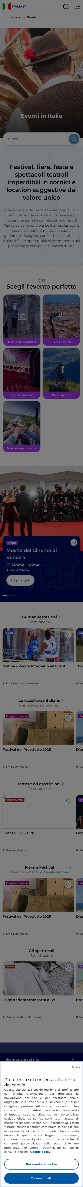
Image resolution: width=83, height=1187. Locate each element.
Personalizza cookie (41, 1164)
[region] (41, 1124)
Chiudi (76, 1066)
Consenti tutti (42, 1178)
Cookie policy (40, 1151)
